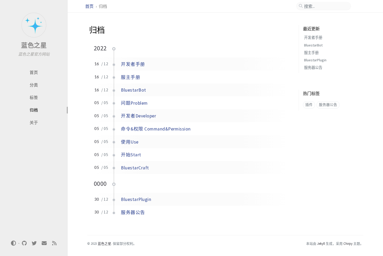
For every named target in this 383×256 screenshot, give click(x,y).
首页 (89, 6)
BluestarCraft (135, 168)
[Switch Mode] (13, 243)
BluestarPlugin (136, 199)
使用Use (129, 142)
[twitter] (34, 243)
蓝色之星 (34, 45)
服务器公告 (133, 212)
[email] (44, 243)
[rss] (54, 243)
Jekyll (321, 243)
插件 (309, 105)
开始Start (131, 155)
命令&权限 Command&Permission (156, 129)
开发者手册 (133, 64)
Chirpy (348, 243)
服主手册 (130, 77)
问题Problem (134, 103)
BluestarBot (133, 90)
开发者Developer (138, 116)
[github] (24, 243)
